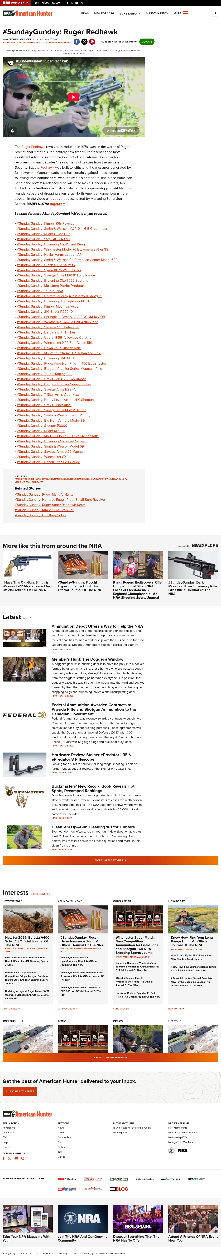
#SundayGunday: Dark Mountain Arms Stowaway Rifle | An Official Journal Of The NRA (192, 588)
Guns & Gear (128, 14)
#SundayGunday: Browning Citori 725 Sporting (52, 280)
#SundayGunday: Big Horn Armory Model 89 (51, 420)
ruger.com (57, 203)
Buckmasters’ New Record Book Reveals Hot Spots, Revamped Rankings (93, 788)
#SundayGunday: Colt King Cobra (40, 515)
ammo (133, 957)
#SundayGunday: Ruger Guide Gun (43, 233)
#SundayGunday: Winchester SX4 (42, 456)
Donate (56, 3)
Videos (6, 42)
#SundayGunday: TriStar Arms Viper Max (48, 394)
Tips (60, 1152)
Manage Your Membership (182, 1142)
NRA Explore (120, 1132)
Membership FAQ (177, 1137)
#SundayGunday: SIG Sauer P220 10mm (47, 311)
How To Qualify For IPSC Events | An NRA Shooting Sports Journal (191, 957)
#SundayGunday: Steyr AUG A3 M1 (43, 239)
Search (6, 1147)
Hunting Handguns (78, 479)
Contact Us (8, 1132)
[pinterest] (92, 40)
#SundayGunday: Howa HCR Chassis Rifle (49, 347)
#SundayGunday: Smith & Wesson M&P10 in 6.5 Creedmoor (62, 228)
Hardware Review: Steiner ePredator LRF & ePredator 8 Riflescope (91, 757)
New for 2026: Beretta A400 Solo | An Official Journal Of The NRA (27, 941)
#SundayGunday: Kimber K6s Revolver (46, 223)
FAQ (5, 1137)
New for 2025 (10, 1008)
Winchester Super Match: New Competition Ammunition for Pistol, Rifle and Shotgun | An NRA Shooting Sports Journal (137, 945)
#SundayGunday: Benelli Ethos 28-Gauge (48, 461)
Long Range (190, 949)
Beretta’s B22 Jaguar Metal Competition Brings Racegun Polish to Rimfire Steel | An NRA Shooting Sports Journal (27, 978)
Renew (45, 3)
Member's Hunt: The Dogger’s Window (87, 659)
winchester (122, 957)
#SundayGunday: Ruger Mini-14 (41, 430)
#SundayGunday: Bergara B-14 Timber (46, 332)
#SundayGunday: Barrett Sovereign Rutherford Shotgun (59, 296)
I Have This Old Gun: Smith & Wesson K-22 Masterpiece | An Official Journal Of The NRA (26, 586)
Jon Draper (37, 482)
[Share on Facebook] (76, 40)
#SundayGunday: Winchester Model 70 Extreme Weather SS (62, 249)
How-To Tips (177, 901)
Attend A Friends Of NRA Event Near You (193, 1238)
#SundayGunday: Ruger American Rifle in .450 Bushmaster (61, 363)
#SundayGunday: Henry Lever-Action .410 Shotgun (55, 399)
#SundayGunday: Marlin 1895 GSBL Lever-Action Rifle (58, 436)
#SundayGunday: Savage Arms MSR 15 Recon (51, 410)
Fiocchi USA (76, 948)
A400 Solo (31, 948)
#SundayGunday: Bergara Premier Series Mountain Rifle (59, 368)
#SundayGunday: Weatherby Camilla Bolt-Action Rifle (57, 322)
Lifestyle (174, 1021)
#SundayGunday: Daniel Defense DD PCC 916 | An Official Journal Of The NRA (80, 991)
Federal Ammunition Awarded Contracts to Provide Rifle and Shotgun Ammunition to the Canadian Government (94, 709)
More (26, 618)
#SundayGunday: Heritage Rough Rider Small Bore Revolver (60, 499)
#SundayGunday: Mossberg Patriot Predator (50, 285)
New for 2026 (104, 13)
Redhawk (47, 167)
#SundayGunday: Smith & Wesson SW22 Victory (53, 415)
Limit (200, 949)
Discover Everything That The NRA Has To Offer (136, 1238)
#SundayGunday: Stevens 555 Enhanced (48, 327)
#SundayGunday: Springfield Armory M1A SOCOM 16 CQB (61, 316)
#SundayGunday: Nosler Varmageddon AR (50, 254)
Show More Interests (129, 1057)
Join (37, 3)
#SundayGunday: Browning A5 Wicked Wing (51, 244)
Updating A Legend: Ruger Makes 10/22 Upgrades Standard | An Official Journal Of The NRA (27, 994)
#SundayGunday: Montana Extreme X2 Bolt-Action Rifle (59, 353)
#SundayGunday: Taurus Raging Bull (44, 373)
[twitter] (84, 40)
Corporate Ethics (45, 1253)
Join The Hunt (13, 1021)
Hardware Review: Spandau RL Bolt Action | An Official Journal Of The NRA (138, 995)
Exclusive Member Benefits (182, 1132)
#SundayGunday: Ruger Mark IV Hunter (45, 494)
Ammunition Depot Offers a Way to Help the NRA (97, 626)
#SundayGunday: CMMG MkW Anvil (44, 404)
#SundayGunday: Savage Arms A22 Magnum (51, 451)
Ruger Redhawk (33, 146)
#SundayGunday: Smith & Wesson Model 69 (50, 446)
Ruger (18, 479)
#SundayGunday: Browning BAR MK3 (45, 358)
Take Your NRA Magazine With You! (26, 1238)
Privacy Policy (9, 1253)
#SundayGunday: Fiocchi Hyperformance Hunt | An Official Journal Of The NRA (79, 586)
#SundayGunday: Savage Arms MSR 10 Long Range (56, 275)
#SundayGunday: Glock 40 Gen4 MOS (46, 264)
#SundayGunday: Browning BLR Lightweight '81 (53, 301)
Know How (176, 949)
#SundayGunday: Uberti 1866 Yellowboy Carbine (54, 337)
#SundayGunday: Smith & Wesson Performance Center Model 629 (67, 259)
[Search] (215, 13)
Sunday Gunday (118, 479)
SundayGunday (157, 13)
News (85, 13)
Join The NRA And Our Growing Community (83, 1238)
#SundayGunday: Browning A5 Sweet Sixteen (52, 441)
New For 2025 (12, 901)
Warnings (63, 1253)
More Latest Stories (124, 860)
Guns (61, 1142)
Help (5, 1142)
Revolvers (47, 479)
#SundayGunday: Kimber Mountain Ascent (49, 306)
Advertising (9, 1128)
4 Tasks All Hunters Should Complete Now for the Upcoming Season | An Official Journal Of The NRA (191, 981)
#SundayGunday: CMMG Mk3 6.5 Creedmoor (51, 379)
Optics (118, 1021)
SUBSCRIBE (20, 1091)
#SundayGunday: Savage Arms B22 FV (46, 389)
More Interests (39, 893)
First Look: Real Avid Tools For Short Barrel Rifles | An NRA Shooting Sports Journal (26, 961)
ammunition (144, 957)
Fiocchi (64, 948)
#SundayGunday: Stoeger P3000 (42, 425)
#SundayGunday (26, 42)
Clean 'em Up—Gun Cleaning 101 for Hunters (93, 827)
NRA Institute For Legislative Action (132, 1128)
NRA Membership (177, 1128)
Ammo (62, 1021)
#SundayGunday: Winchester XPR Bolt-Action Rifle (55, 342)
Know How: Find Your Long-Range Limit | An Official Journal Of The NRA (192, 941)
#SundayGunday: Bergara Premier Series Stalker (54, 384)
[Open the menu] (185, 13)
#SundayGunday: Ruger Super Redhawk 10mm (50, 504)
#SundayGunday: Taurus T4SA (40, 290)
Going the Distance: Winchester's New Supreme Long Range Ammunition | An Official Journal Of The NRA (137, 966)
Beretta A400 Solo (15, 948)
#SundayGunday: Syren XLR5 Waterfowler (49, 270)
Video (18, 482)
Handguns (64, 42)
